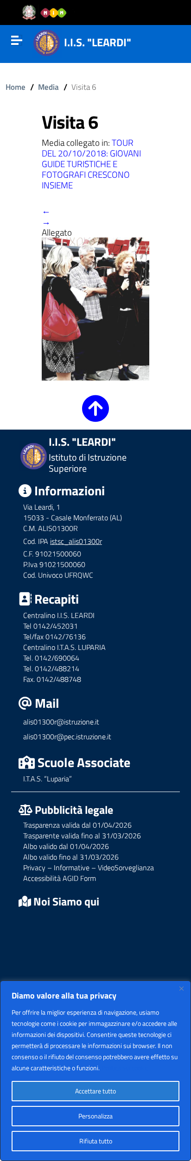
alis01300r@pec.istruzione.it (67, 736)
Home (15, 87)
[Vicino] (181, 988)
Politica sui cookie (125, 1068)
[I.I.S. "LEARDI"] (47, 41)
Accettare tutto (95, 1091)
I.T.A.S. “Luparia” (47, 778)
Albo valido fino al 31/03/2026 (71, 856)
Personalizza (95, 1116)
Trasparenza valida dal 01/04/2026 (77, 824)
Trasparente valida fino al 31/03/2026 (82, 835)
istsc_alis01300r (76, 541)
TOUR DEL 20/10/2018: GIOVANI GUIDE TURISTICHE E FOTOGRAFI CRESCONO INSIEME (91, 164)
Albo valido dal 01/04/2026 (66, 846)
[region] (95, 1070)
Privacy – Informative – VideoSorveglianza (88, 867)
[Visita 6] (95, 307)
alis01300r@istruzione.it (61, 721)
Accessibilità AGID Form (59, 878)
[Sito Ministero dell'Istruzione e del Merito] (47, 12)
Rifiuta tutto (95, 1141)
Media (48, 87)
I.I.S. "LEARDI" (97, 42)
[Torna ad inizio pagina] (95, 415)
